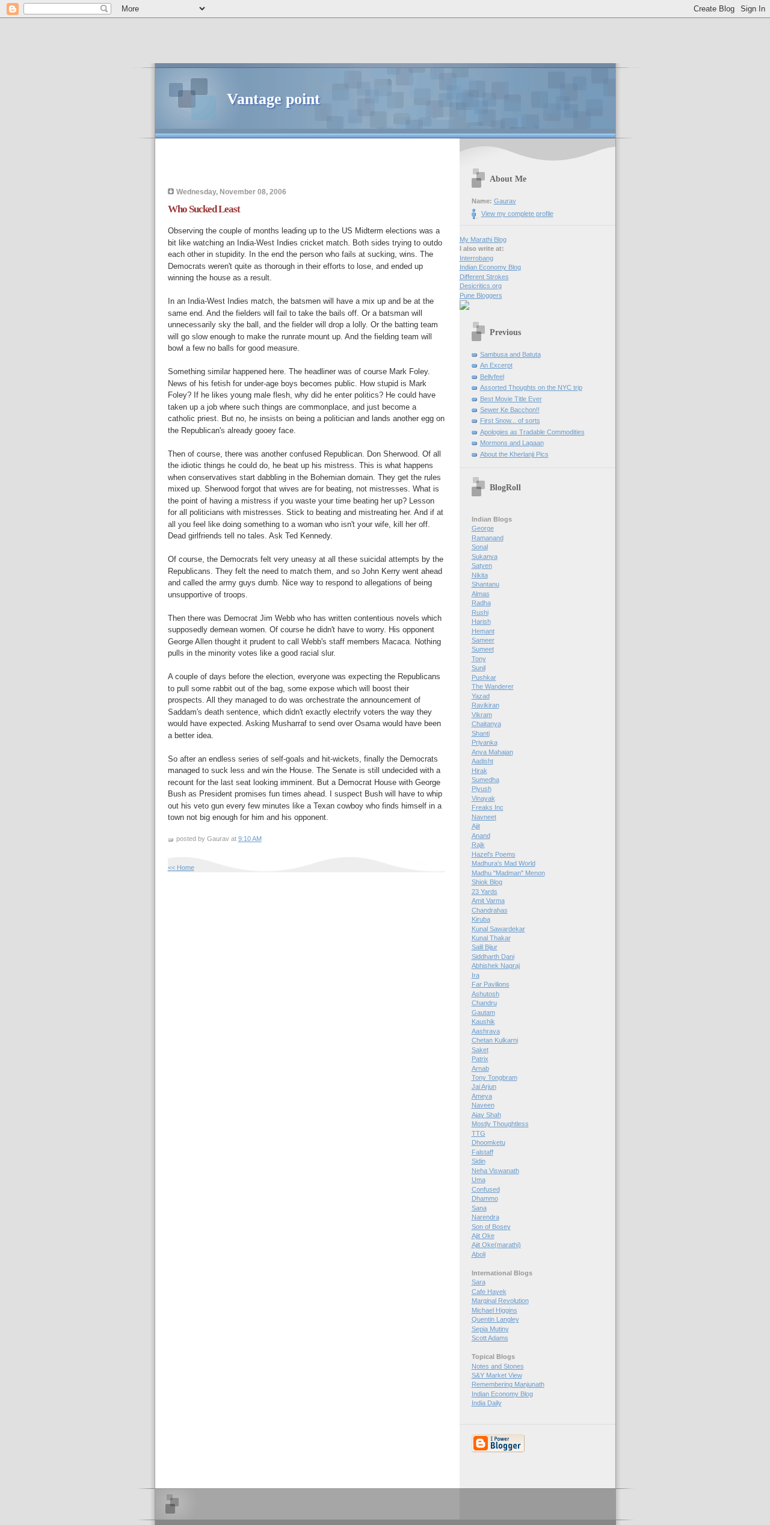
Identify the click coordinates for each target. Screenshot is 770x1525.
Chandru (484, 1002)
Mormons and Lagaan (512, 442)
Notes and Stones (498, 1366)
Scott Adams (490, 1338)
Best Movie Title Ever (511, 398)
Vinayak (483, 798)
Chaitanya (486, 723)
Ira (475, 975)
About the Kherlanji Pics (514, 454)
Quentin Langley (495, 1319)
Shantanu (485, 584)
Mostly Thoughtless (500, 1123)
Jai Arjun (484, 1086)
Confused (486, 1189)
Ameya (482, 1096)
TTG (478, 1133)
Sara (478, 1282)
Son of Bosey (491, 1226)
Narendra (485, 1217)
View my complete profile (517, 213)
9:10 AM (250, 838)
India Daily (487, 1402)
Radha (481, 602)
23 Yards (484, 891)
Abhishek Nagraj (496, 965)
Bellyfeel (492, 376)
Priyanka (484, 742)
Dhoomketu (488, 1142)
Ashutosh (485, 993)
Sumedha (485, 779)
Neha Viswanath (495, 1170)
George (483, 528)
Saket (480, 1049)
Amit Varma (488, 900)
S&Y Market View (497, 1375)
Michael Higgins (494, 1310)
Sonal (480, 546)
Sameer (483, 640)
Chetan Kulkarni (495, 1040)
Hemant (483, 631)
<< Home (181, 867)
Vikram (482, 714)
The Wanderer (493, 686)
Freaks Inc (488, 807)
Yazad (481, 696)
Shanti (481, 733)
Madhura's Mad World (503, 863)
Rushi (480, 612)
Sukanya (484, 556)
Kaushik (483, 1021)
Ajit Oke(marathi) (496, 1244)
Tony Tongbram (494, 1077)
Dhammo (485, 1198)
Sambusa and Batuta (510, 354)
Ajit (476, 826)
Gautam (483, 1012)
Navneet (484, 817)
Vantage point (273, 99)
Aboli (478, 1254)
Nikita (480, 575)
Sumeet (483, 649)
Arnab (480, 1068)
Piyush (481, 788)
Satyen (482, 565)
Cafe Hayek (489, 1291)
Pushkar (484, 677)
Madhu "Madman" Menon (508, 872)
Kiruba (481, 919)
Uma (478, 1179)
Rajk (478, 844)
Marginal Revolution (500, 1300)
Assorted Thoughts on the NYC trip (531, 387)
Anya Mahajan (492, 752)
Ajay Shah (486, 1114)
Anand (481, 835)
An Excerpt (496, 365)
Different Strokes (484, 276)
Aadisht (482, 761)
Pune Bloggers (481, 295)
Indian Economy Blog (490, 267)
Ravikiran (485, 705)
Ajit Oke (483, 1235)
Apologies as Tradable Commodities (532, 432)
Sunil (478, 667)
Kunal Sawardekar (498, 928)
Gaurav (505, 201)
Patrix (480, 1058)
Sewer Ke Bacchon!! (510, 409)
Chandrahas (490, 910)
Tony (479, 658)
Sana (479, 1208)
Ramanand (488, 537)
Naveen (483, 1105)
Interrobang (476, 258)
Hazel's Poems (494, 854)
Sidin (478, 1161)
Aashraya (486, 1031)
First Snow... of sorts (510, 420)
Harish (481, 621)
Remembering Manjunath (508, 1384)
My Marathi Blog (483, 239)
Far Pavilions (491, 984)
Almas (481, 593)
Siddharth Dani (493, 956)
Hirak (479, 770)
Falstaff (482, 1152)
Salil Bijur (484, 946)
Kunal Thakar (491, 937)
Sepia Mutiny (490, 1328)
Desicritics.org (481, 285)
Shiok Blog (487, 882)
